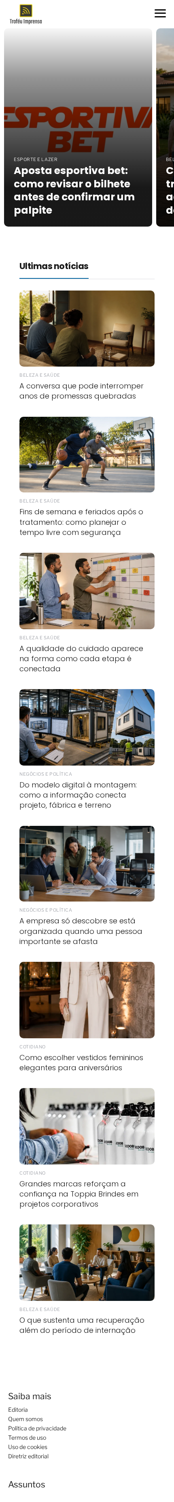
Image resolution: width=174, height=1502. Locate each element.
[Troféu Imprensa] (29, 13)
